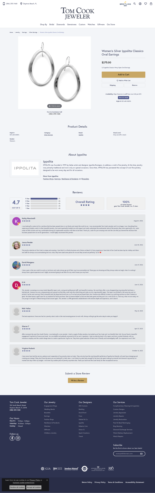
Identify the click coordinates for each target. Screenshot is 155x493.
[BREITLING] (125, 3)
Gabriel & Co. (83, 419)
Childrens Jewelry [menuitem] (50, 433)
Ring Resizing (117, 426)
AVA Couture (83, 406)
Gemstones (71, 24)
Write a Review (77, 380)
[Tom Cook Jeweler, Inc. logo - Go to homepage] (77, 13)
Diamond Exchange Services (122, 429)
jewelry (17, 32)
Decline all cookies (17, 487)
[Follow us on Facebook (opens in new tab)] (12, 438)
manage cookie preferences (23, 483)
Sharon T (25, 326)
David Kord (82, 413)
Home (11, 32)
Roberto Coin (83, 426)
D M (23, 282)
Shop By (43, 24)
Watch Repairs (118, 436)
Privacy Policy (100, 482)
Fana (80, 416)
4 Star (27, 201)
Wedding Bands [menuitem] (49, 409)
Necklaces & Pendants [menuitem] (52, 423)
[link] (9, 3)
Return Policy (87, 482)
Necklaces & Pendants (70, 179)
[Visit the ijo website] (57, 469)
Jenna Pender (27, 242)
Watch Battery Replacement (122, 433)
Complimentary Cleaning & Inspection (126, 406)
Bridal (51, 24)
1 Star (28, 208)
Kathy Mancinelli (28, 218)
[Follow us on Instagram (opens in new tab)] (18, 438)
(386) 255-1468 (54, 114)
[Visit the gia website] (46, 469)
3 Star (27, 203)
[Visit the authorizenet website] (84, 469)
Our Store (111, 24)
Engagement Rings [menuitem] (50, 406)
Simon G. (82, 429)
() (59, 199)
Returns (134, 85)
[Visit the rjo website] (111, 469)
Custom (82, 24)
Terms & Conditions (115, 482)
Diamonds (61, 24)
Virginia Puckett (28, 348)
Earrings (24, 32)
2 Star (27, 206)
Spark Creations (84, 433)
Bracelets (85, 179)
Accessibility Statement (134, 482)
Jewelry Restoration (120, 419)
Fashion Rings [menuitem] (49, 419)
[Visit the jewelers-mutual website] (71, 469)
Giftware (101, 24)
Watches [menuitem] (47, 426)
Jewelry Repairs (118, 416)
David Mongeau (28, 262)
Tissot (81, 436)
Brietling (81, 409)
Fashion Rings (48, 179)
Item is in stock (123, 97)
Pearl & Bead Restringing (121, 423)
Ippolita (81, 135)
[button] (134, 3)
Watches (91, 24)
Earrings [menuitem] (47, 416)
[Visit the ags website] (98, 469)
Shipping (113, 85)
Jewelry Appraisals (119, 413)
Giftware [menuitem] (47, 429)
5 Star (27, 199)
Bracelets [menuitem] (47, 413)
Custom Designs (118, 409)
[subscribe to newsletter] (141, 454)
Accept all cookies (34, 487)
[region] (54, 72)
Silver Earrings (33, 32)
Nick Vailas (26, 308)
